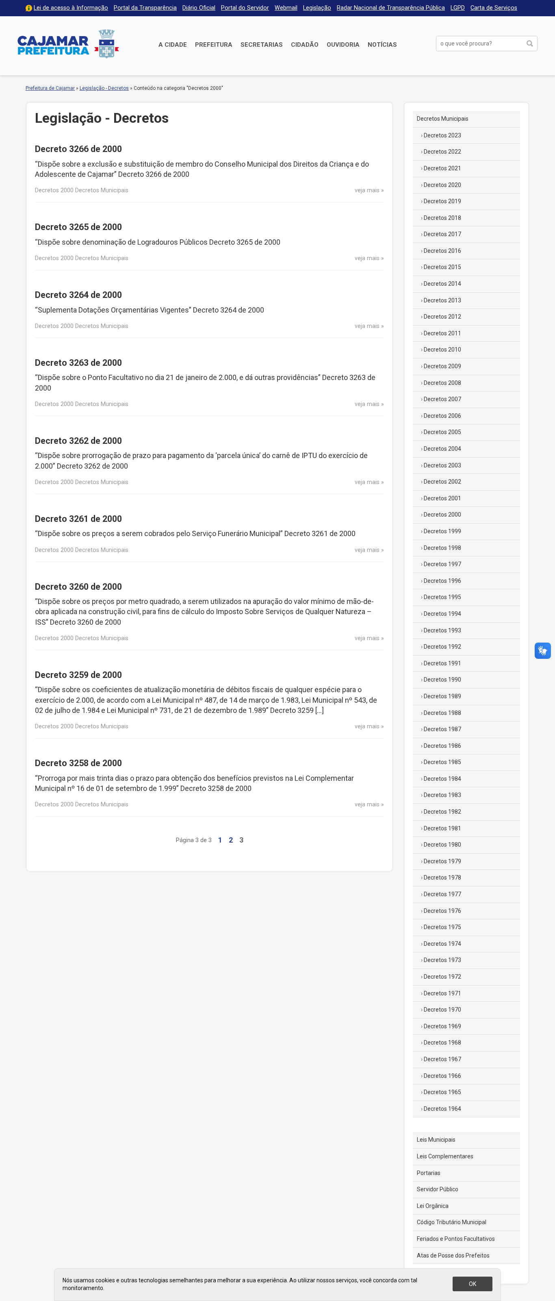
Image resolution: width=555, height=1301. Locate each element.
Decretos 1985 (442, 762)
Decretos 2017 (442, 234)
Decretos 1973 (442, 960)
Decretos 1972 (442, 976)
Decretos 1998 (442, 548)
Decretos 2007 (442, 399)
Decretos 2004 (442, 448)
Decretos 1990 (442, 679)
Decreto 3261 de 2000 (78, 519)
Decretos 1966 (442, 1076)
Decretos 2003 (442, 465)
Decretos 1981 (442, 828)
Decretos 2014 (442, 283)
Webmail (286, 7)
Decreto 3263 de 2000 (78, 363)
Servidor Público (437, 1189)
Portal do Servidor (245, 7)
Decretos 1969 (442, 1026)
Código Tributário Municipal (451, 1222)
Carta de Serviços (493, 7)
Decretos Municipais (442, 118)
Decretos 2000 (442, 514)
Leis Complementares (445, 1156)
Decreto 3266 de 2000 (78, 149)
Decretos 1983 (442, 795)
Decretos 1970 (442, 1009)
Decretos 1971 (442, 993)
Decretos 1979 (442, 861)
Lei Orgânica (433, 1206)
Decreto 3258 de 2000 (78, 763)
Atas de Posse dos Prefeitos (453, 1255)
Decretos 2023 (442, 135)
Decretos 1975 (442, 927)
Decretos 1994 (442, 613)
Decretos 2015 (442, 267)
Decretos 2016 (442, 251)
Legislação (317, 7)
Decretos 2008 (442, 383)
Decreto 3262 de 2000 (78, 441)
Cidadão (305, 44)
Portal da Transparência (145, 7)
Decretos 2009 (442, 366)
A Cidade (172, 44)
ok (472, 1284)
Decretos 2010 (442, 349)
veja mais (367, 190)
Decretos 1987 (442, 729)
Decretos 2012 (442, 316)
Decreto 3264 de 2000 (78, 295)
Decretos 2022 (442, 151)
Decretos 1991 (442, 663)
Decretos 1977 (442, 894)
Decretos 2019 (442, 201)
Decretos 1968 (442, 1042)
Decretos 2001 (442, 498)
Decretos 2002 (442, 481)
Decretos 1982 (442, 811)
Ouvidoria (343, 44)
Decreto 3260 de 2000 (78, 587)
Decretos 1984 (442, 778)
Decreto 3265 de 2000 (78, 227)
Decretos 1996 (442, 581)
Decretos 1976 (442, 911)
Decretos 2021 (442, 168)
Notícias (382, 44)
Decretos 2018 (442, 218)
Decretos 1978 (442, 877)
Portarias (428, 1173)
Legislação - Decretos (104, 88)
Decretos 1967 (442, 1059)
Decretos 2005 (442, 432)
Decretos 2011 (442, 333)
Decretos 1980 (442, 844)
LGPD (458, 7)
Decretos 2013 (442, 300)
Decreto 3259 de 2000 (78, 675)
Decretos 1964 (442, 1109)
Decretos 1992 (442, 646)
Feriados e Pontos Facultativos (456, 1239)
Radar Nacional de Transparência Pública (391, 7)
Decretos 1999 (442, 531)
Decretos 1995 (442, 597)
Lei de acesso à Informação (71, 7)
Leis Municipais (436, 1139)
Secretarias (262, 44)
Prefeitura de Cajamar (68, 43)
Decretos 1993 (442, 630)
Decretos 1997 (442, 564)
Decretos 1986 (442, 746)
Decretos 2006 (442, 416)
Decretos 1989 (442, 696)
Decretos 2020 (442, 185)
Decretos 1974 (442, 943)
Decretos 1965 (442, 1092)
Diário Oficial (198, 7)
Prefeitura (213, 44)
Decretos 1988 (442, 713)
